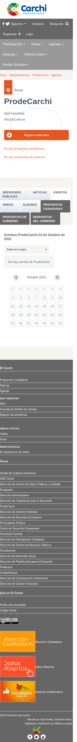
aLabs (68, 723)
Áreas (36, 44)
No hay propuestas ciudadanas (24, 148)
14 (36, 306)
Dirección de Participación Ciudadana (22, 539)
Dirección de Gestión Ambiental (18, 512)
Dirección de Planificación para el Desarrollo (26, 561)
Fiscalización (8, 550)
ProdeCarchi (40, 75)
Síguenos (17, 23)
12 (20, 306)
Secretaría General (11, 534)
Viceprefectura (8, 572)
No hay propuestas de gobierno (24, 157)
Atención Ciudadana (48, 641)
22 (44, 314)
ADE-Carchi (7, 478)
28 (20, 289)
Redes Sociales (15, 64)
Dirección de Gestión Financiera (19, 583)
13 (28, 306)
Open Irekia (46, 719)
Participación (13, 44)
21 (36, 314)
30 (36, 289)
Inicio (3, 75)
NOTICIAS (40, 192)
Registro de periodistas (13, 414)
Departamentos (19, 75)
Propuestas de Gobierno (14, 219)
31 (60, 323)
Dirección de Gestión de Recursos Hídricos (25, 545)
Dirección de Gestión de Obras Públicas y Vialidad (30, 484)
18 (12, 314)
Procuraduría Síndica (12, 523)
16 (52, 306)
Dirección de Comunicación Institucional (24, 578)
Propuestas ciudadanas (52, 206)
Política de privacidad (13, 605)
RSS (3, 403)
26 (20, 323)
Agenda (55, 44)
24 (60, 314)
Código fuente (8, 610)
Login (29, 34)
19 (20, 314)
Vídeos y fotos (34, 54)
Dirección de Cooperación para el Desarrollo (26, 500)
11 (12, 306)
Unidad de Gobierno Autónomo (18, 473)
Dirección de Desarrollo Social (18, 556)
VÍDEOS (7, 204)
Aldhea (59, 723)
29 (28, 289)
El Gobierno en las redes (14, 452)
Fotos (3, 439)
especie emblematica (49, 691)
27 (12, 289)
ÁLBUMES (30, 204)
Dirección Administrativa (14, 495)
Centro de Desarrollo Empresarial (19, 528)
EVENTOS (60, 192)
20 (28, 314)
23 (52, 314)
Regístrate (10, 34)
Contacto (38, 23)
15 (44, 306)
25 (12, 323)
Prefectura (6, 567)
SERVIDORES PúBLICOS (11, 194)
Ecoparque (6, 489)
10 (60, 297)
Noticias (9, 54)
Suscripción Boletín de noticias (18, 409)
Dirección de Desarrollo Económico (21, 517)
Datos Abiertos (44, 666)
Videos (4, 433)
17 (60, 306)
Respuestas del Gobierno (44, 219)
